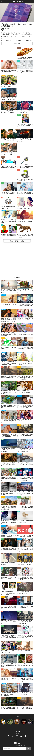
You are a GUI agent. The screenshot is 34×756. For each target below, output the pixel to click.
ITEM (19, 61)
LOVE (2, 61)
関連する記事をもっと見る (17, 241)
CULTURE (2, 101)
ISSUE (2, 143)
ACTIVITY (2, 75)
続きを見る (17, 43)
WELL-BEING (3, 88)
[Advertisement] (17, 260)
